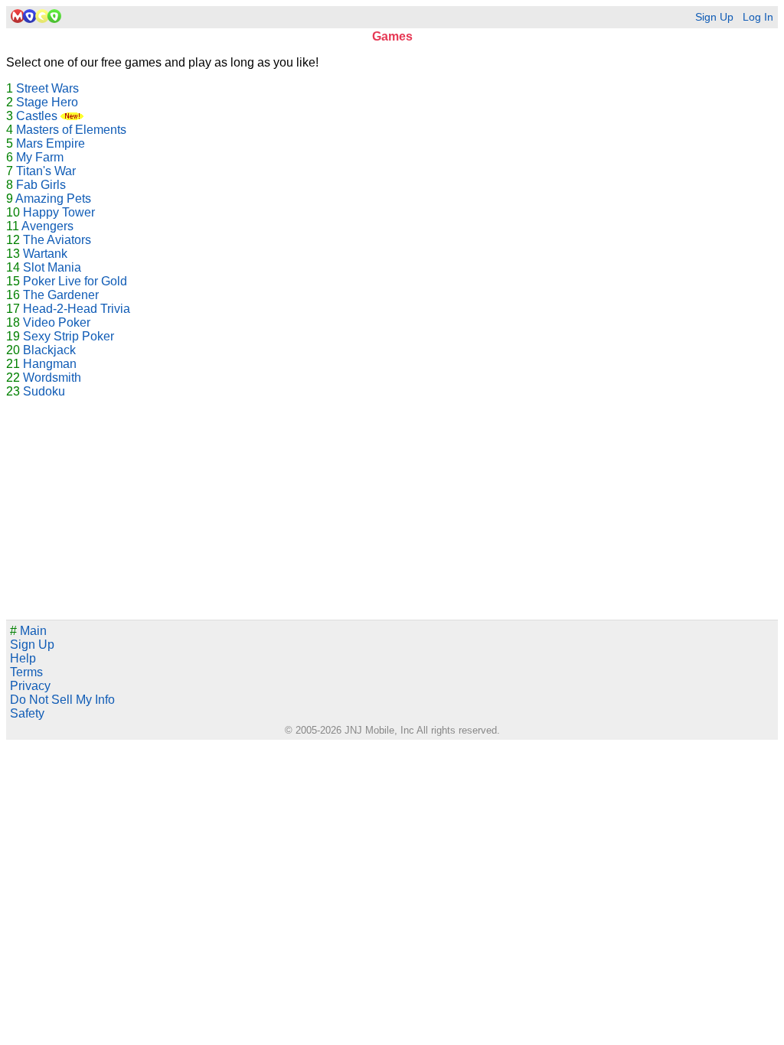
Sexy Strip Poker (68, 336)
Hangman (50, 363)
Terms (26, 672)
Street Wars (47, 88)
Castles (38, 115)
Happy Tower (59, 212)
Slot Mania (52, 267)
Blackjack (49, 349)
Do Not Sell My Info (62, 699)
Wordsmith (52, 377)
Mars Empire (50, 143)
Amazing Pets (53, 198)
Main (28, 630)
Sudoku (44, 391)
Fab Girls (41, 184)
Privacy (30, 685)
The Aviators (57, 239)
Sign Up (714, 17)
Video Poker (56, 322)
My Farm (40, 157)
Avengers (47, 226)
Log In (758, 17)
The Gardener (61, 294)
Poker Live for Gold (75, 281)
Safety (27, 713)
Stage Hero (47, 102)
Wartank (45, 253)
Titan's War (46, 170)
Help (23, 658)
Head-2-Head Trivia (76, 308)
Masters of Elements (71, 129)
